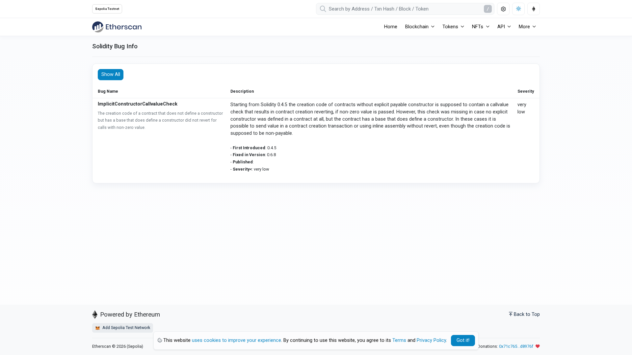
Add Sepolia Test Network (125, 327)
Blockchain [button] (417, 27)
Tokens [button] (450, 27)
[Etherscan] (117, 27)
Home (390, 27)
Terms (399, 340)
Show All (110, 74)
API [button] (501, 27)
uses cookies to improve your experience (236, 340)
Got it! (463, 340)
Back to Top (527, 314)
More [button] (524, 27)
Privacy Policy (431, 340)
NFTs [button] (477, 27)
